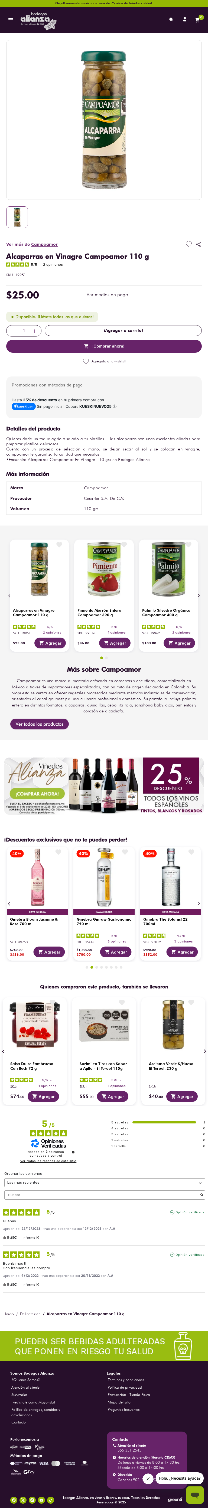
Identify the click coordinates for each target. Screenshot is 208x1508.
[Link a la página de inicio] (9, 1314)
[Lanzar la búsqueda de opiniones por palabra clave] (202, 1195)
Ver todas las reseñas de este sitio (48, 1161)
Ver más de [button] (32, 244)
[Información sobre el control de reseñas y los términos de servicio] (73, 1152)
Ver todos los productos (39, 724)
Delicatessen (30, 1314)
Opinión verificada (190, 1212)
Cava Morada (37, 912)
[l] (185, 19)
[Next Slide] (198, 596)
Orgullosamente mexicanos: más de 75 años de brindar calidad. (104, 3)
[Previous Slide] (9, 596)
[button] (107, 295)
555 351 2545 (129, 1450)
